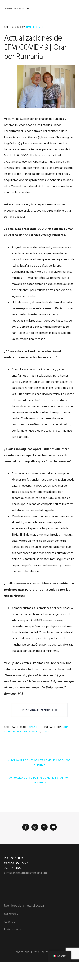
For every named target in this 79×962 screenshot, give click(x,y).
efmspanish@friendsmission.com (25, 872)
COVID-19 (10, 732)
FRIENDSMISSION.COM (17, 8)
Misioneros (11, 913)
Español (33, 727)
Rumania (34, 732)
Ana (66, 727)
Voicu (46, 732)
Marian (22, 732)
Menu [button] (70, 8)
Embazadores (13, 929)
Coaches (9, 921)
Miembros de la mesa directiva (24, 905)
